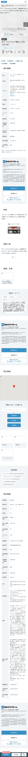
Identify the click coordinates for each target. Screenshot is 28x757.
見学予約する (14, 188)
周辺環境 (5, 63)
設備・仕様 (19, 61)
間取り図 (11, 61)
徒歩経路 (14, 420)
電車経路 (14, 425)
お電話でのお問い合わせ (15, 199)
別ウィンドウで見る (16, 224)
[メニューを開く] (25, 2)
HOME (2, 5)
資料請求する (14, 193)
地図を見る (12, 95)
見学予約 (6, 754)
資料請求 (16, 754)
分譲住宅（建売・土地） (9, 5)
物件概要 (13, 63)
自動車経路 (14, 415)
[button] (2, 35)
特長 (4, 61)
